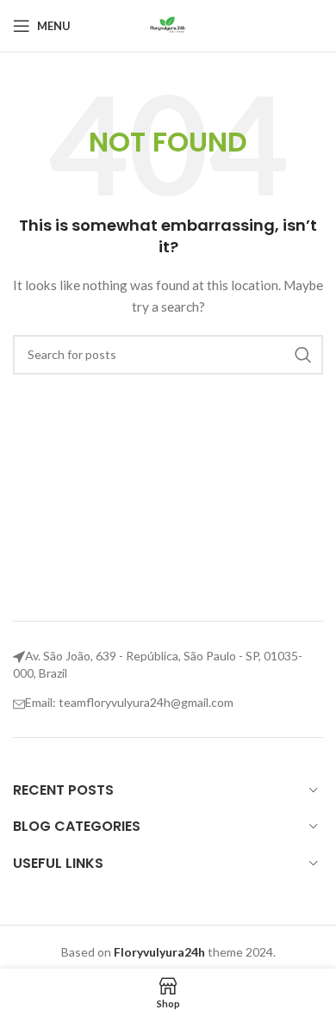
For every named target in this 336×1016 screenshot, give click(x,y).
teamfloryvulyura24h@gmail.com (146, 702)
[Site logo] (168, 24)
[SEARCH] (303, 355)
